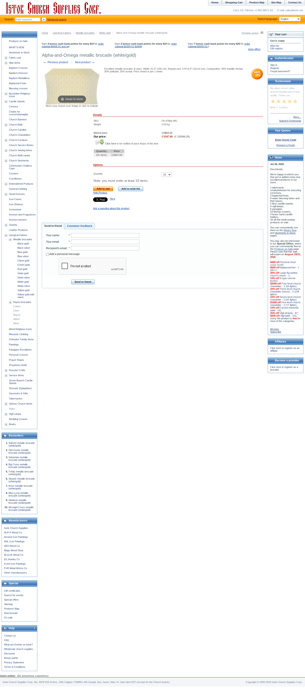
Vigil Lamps (15, 414)
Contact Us (294, 2)
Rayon (16, 314)
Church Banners (18, 119)
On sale (8, 617)
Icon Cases (15, 199)
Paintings (14, 344)
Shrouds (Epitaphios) (20, 388)
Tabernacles (15, 398)
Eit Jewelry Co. (12, 559)
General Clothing (18, 189)
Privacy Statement (14, 662)
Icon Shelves (16, 204)
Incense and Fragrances (22, 214)
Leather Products (18, 230)
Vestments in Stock (19, 52)
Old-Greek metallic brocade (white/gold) (19, 451)
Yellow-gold (23, 290)
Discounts (9, 653)
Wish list (274, 45)
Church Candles (18, 129)
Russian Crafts (17, 370)
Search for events (13, 595)
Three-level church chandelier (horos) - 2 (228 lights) (285, 292)
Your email (52, 241)
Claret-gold (23, 260)
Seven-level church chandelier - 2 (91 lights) (285, 298)
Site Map (276, 2)
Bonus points (11, 658)
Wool (16, 323)
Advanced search (56, 19)
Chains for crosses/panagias (18, 113)
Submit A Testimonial (290, 120)
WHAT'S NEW (16, 47)
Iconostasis (15, 209)
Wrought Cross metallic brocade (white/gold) (21, 508)
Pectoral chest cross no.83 (283, 263)
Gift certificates (12, 590)
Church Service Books (21, 145)
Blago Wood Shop (13, 550)
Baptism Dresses (18, 73)
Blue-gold (22, 252)
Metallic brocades (85, 32)
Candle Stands (17, 101)
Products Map (11, 608)
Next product (85, 62)
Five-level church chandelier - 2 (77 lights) (285, 303)
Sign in (273, 65)
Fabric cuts (15, 57)
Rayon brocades (22, 302)
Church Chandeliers (20, 135)
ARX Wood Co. (12, 546)
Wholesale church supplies (18, 649)
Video (12, 408)
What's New (290, 230)
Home (45, 32)
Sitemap (8, 604)
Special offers (11, 599)
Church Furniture (18, 140)
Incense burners (18, 219)
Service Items (16, 375)
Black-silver (23, 247)
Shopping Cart (233, 2)
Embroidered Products (21, 183)
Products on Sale (18, 41)
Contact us (10, 635)
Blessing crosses (18, 88)
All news (274, 329)
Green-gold (23, 264)
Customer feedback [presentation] (79, 226)
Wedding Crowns (18, 419)
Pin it (112, 198)
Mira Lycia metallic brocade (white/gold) (19, 494)
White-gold (105, 32)
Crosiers (13, 173)
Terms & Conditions (14, 667)
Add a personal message (64, 254)
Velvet (16, 319)
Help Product (100, 192)
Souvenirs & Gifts (18, 393)
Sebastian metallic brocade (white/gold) (19, 458)
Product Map (256, 2)
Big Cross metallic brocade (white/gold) (19, 465)
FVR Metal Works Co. (16, 568)
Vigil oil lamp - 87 (289, 313)
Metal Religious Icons (20, 329)
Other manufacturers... (16, 572)
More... (297, 117)
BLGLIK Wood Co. (14, 554)
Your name (52, 235)
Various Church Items (20, 403)
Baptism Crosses (18, 68)
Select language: (267, 19)
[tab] (53, 226)
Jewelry (13, 224)
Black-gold (23, 243)
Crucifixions (15, 178)
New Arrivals (11, 613)
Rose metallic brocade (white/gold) (20, 487)
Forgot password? (280, 71)
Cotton (16, 306)
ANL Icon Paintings (14, 541)
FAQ (6, 640)
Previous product (55, 62)
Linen (16, 310)
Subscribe (275, 331)
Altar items (14, 62)
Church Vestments (19, 160)
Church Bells (16, 124)
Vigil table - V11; (288, 315)
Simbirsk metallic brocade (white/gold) (19, 501)
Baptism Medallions (19, 78)
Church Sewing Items (20, 150)
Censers (13, 106)
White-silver (23, 286)
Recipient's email (56, 248)
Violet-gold (23, 273)
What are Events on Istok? (18, 644)
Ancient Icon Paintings (16, 537)
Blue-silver (23, 256)
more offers (254, 49)
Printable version (250, 33)
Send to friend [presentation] (53, 226)
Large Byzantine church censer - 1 (283, 274)
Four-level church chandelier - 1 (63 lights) (285, 285)
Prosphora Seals (18, 365)
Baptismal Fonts (17, 83)
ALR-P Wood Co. (13, 532)
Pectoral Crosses (18, 354)
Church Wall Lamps (19, 155)
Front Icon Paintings (15, 563)
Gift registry (276, 48)
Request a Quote (285, 145)
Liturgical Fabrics (62, 32)
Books (12, 424)
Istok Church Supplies (16, 528)
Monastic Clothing (18, 334)
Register (274, 68)
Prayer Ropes (16, 360)
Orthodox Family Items (21, 339)
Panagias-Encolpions (20, 349)
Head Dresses (17, 194)
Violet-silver (23, 277)
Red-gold (22, 269)
